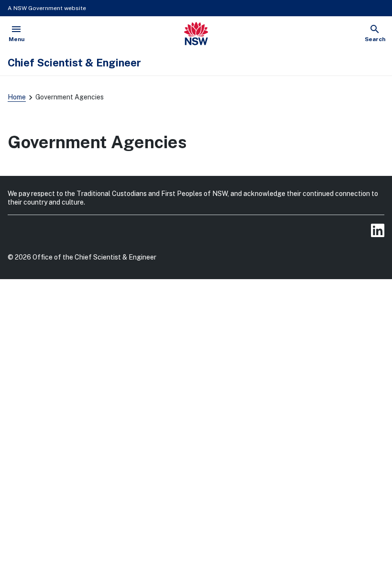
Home (17, 97)
